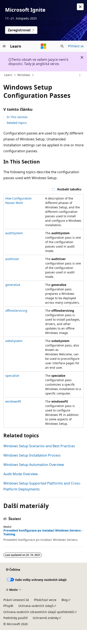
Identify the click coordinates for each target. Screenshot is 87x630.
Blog (64, 600)
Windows (23, 75)
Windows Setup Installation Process (32, 455)
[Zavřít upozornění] (80, 6)
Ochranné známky (45, 618)
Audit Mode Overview (20, 474)
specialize (12, 376)
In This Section (17, 117)
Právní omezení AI (16, 600)
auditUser (12, 259)
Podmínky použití (15, 618)
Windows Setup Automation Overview (33, 464)
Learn (8, 75)
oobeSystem (13, 341)
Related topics (17, 123)
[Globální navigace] (4, 46)
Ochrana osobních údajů (35, 606)
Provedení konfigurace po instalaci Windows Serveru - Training (43, 532)
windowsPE (13, 401)
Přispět (8, 606)
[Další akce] (80, 75)
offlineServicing (16, 311)
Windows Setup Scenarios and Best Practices (39, 446)
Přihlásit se (76, 46)
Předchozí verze (45, 600)
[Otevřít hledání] (62, 46)
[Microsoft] (43, 46)
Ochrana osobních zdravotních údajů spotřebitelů (38, 612)
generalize (12, 285)
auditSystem (14, 233)
